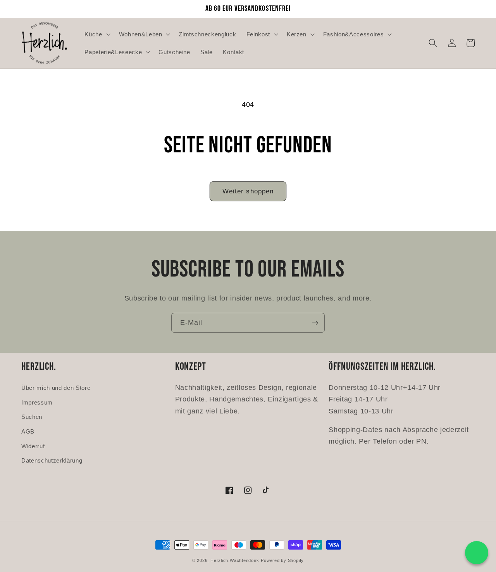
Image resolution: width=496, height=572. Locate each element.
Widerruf (33, 446)
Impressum (37, 402)
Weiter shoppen (248, 191)
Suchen (31, 416)
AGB (27, 431)
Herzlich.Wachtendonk (234, 560)
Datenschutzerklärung (51, 460)
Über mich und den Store (55, 387)
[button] (96, 34)
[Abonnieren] (315, 323)
